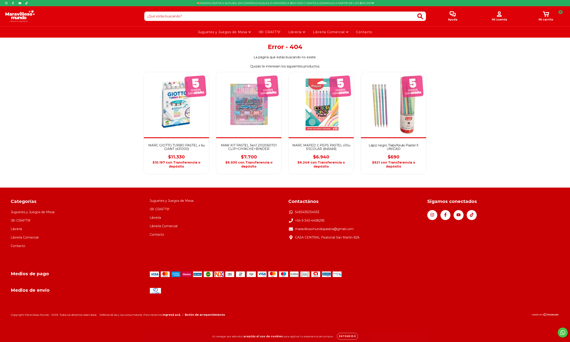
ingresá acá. (172, 314)
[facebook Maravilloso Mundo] (13, 3)
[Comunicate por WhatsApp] (563, 333)
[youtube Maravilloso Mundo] (20, 3)
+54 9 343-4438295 (309, 221)
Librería (295, 32)
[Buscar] (420, 16)
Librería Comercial (329, 32)
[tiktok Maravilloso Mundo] (26, 3)
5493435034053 (307, 212)
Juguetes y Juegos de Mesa (223, 32)
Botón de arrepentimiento (205, 314)
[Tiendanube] (545, 315)
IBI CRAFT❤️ (270, 32)
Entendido (347, 336)
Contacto (364, 32)
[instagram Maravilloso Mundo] (6, 3)
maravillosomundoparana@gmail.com (324, 229)
